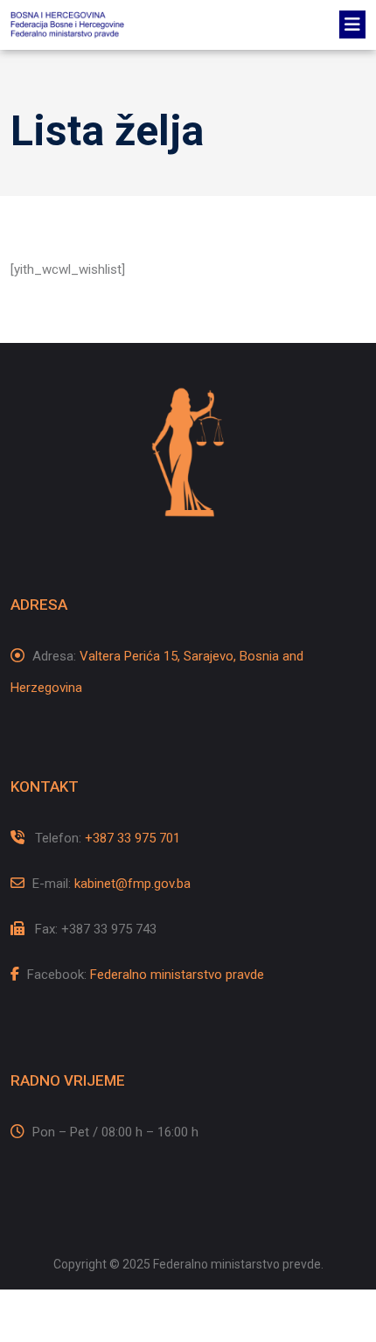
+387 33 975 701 (132, 838)
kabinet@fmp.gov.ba (132, 883)
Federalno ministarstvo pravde (177, 974)
